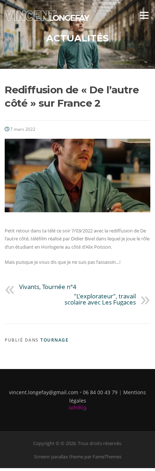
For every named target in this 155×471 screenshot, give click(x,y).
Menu (144, 15)
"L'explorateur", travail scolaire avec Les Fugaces (100, 299)
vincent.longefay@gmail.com (43, 392)
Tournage (54, 340)
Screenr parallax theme (58, 456)
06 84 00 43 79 (100, 392)
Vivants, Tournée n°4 (47, 287)
